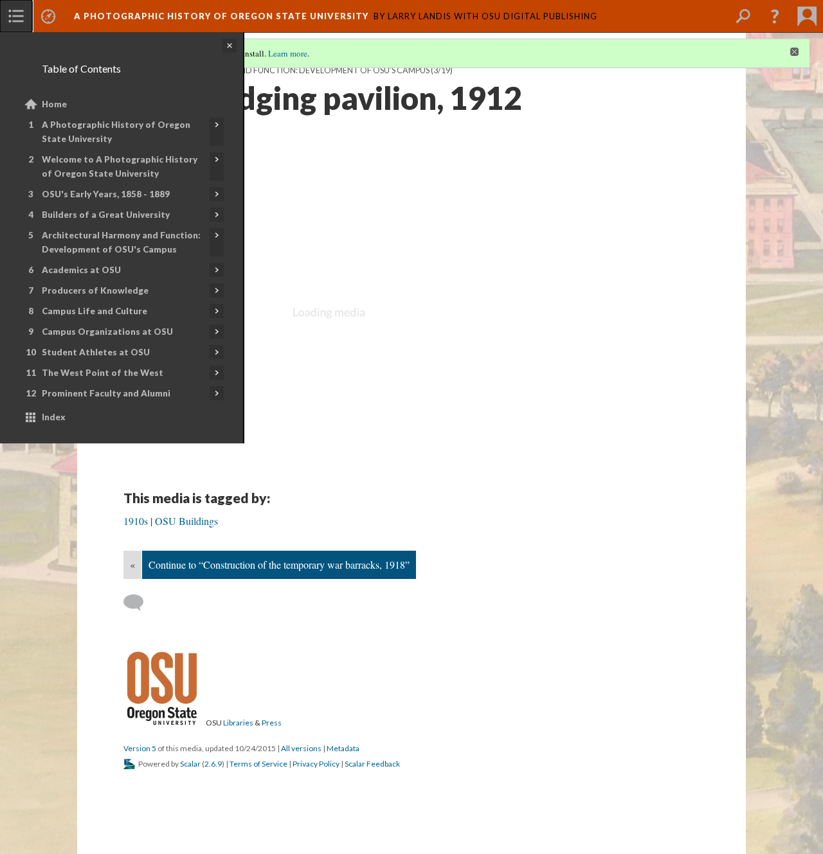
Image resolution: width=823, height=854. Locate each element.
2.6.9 (213, 764)
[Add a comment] (139, 602)
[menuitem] (16, 16)
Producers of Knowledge (95, 290)
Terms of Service (258, 764)
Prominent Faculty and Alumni (106, 393)
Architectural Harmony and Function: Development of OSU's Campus (121, 242)
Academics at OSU (81, 270)
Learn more (287, 53)
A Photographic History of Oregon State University (116, 132)
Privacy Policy (316, 764)
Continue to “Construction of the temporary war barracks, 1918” (279, 564)
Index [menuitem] (54, 417)
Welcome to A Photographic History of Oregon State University (119, 166)
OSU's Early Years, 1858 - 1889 (106, 194)
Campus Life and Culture (94, 311)
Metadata (343, 748)
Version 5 (139, 748)
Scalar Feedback (372, 764)
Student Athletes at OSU (96, 352)
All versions (301, 748)
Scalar (190, 764)
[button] (775, 16)
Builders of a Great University (106, 214)
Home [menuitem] (54, 104)
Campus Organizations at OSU (107, 331)
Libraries (238, 722)
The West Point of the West (102, 373)
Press (272, 722)
